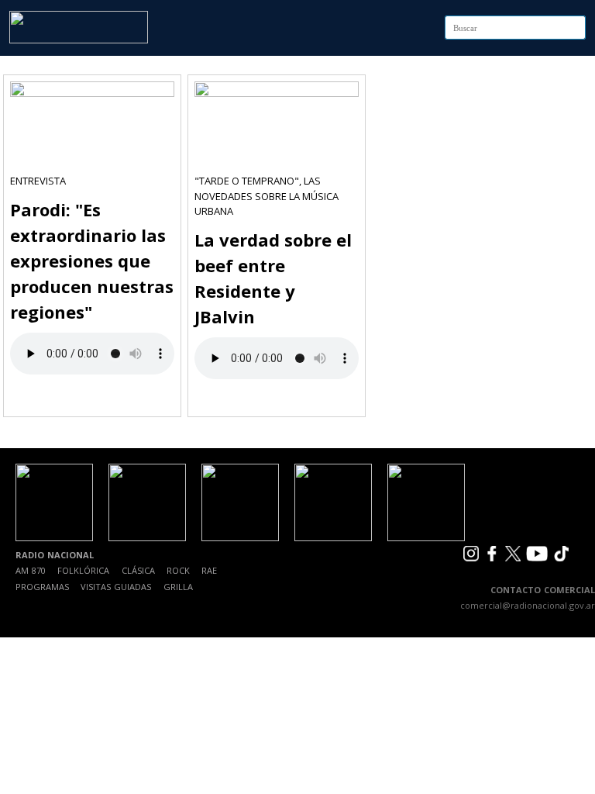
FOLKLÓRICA (83, 570)
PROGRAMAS (42, 586)
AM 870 (30, 570)
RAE (209, 570)
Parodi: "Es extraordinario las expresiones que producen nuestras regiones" (92, 260)
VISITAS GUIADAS (116, 586)
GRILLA (178, 586)
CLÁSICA (138, 570)
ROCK (178, 570)
